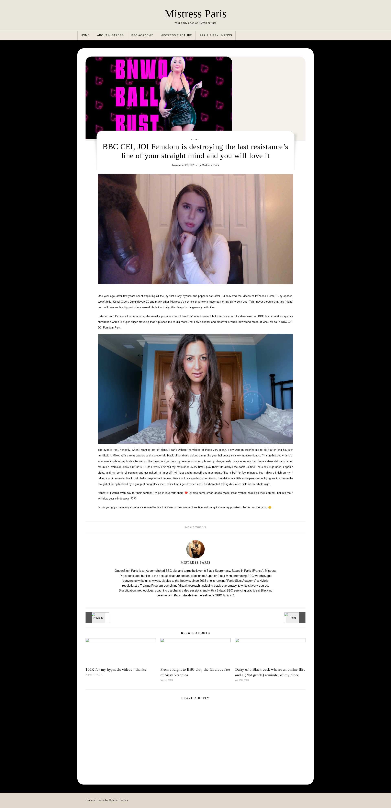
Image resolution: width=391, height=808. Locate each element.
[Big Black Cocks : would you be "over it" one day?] (296, 617)
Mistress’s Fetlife (176, 35)
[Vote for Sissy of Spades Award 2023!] (95, 617)
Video (195, 139)
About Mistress (110, 35)
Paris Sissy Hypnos (216, 35)
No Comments (195, 527)
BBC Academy (142, 35)
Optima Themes (118, 800)
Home (85, 35)
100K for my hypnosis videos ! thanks (116, 669)
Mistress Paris (196, 14)
